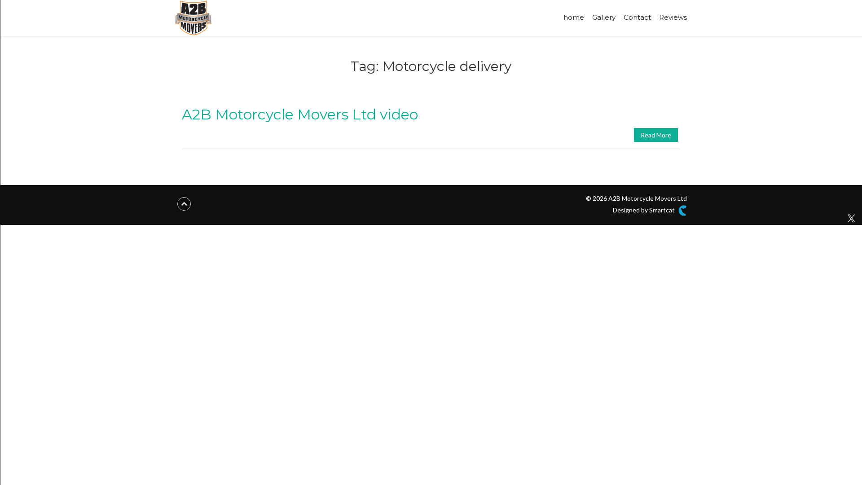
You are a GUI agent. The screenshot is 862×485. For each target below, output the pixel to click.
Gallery (604, 17)
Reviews (673, 17)
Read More (656, 135)
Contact (637, 17)
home (573, 17)
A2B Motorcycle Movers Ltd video (300, 114)
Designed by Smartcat (644, 210)
